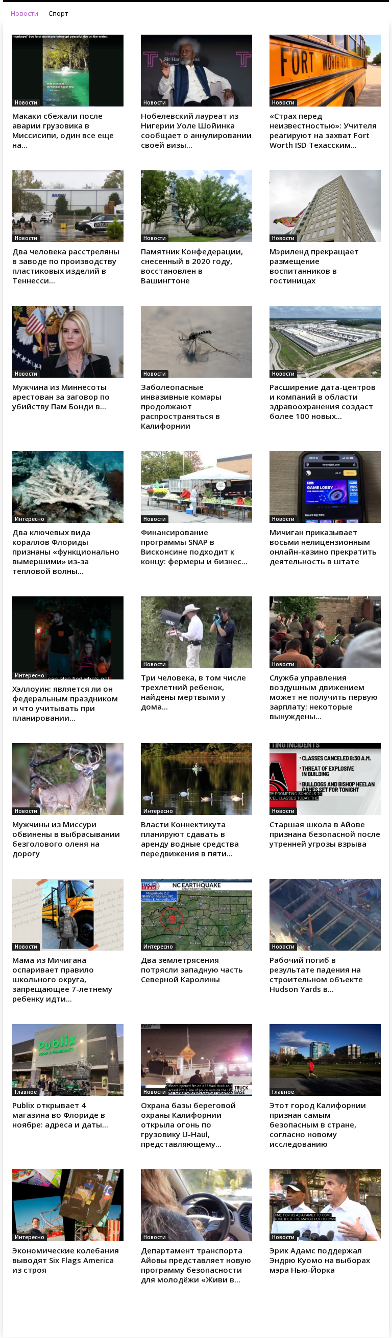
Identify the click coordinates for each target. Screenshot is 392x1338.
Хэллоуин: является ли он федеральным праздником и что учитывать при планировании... (65, 703)
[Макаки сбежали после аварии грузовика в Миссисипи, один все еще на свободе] (68, 71)
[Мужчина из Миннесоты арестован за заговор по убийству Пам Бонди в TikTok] (68, 342)
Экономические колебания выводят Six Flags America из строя (65, 1260)
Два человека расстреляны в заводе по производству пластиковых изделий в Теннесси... (65, 265)
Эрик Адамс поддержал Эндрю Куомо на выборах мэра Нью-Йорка (320, 1260)
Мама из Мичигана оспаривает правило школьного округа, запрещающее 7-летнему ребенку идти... (62, 979)
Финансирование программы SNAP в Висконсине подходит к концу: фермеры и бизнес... (194, 546)
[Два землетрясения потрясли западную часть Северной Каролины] (196, 915)
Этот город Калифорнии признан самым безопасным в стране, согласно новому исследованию (318, 1124)
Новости (24, 13)
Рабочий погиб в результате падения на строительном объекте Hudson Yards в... (316, 974)
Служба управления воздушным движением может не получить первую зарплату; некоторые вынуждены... (324, 696)
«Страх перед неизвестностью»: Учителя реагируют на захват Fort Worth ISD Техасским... (323, 130)
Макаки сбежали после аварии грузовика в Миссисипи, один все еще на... (63, 130)
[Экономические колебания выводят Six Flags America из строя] (68, 1205)
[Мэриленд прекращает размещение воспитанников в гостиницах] (325, 206)
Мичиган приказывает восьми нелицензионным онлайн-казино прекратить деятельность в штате (323, 546)
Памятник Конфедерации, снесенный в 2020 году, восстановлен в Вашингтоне (192, 265)
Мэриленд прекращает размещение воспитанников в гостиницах (314, 265)
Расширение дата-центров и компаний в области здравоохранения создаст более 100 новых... (323, 401)
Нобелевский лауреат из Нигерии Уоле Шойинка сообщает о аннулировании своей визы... (196, 130)
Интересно (29, 518)
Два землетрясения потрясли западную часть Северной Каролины (192, 969)
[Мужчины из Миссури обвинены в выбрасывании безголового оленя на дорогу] (68, 779)
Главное (26, 1091)
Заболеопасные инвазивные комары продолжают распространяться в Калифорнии (181, 406)
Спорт (58, 13)
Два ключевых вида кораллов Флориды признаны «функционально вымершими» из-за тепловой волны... (65, 551)
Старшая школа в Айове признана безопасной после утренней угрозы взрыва (325, 834)
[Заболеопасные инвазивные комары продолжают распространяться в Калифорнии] (196, 342)
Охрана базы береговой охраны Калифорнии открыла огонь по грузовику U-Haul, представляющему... (188, 1124)
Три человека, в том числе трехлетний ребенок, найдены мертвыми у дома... (193, 692)
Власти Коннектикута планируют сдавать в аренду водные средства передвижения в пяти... (190, 838)
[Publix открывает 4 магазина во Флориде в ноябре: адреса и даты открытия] (68, 1060)
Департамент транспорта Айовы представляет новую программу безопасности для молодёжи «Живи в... (196, 1264)
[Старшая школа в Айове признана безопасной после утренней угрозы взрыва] (325, 779)
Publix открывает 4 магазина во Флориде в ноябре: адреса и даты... (60, 1115)
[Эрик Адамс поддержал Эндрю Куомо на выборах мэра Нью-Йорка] (325, 1205)
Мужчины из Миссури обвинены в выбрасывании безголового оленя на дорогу (66, 838)
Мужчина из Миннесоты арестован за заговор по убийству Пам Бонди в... (61, 396)
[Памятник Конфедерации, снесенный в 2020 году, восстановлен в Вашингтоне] (196, 206)
